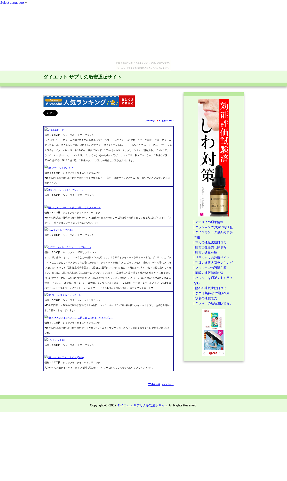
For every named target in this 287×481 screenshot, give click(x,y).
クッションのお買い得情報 (214, 227)
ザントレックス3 (56, 340)
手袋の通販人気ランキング (214, 262)
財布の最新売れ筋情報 (210, 247)
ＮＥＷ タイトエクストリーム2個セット (69, 247)
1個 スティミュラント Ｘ (61, 167)
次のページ (168, 120)
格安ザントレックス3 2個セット (65, 190)
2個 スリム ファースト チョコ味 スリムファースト (74, 207)
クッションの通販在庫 (210, 267)
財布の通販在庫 (206, 252)
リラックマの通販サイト (212, 257)
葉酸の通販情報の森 (209, 272)
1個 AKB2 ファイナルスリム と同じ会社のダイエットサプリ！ (80, 317)
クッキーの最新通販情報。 (214, 303)
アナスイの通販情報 (209, 222)
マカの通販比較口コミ (210, 242)
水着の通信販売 (206, 298)
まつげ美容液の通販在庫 (212, 293)
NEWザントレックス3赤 (60, 230)
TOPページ (149, 120)
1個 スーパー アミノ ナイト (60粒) (66, 357)
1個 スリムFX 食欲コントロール (64, 295)
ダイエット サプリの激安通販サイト (82, 76)
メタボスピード (56, 130)
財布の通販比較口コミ (210, 288)
